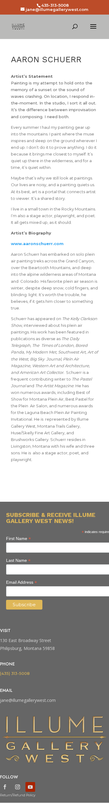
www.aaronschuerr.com (37, 243)
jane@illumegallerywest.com (28, 700)
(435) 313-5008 (15, 673)
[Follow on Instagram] (17, 787)
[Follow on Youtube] (30, 787)
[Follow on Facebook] (5, 787)
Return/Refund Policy (17, 795)
